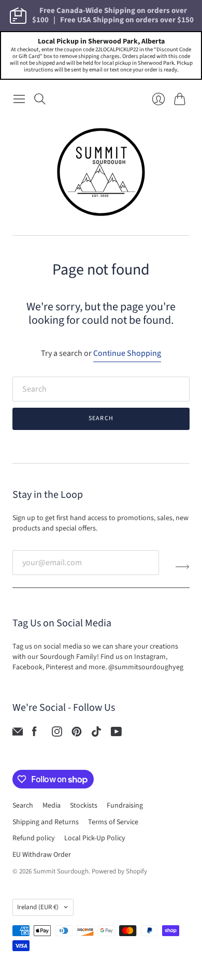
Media (51, 805)
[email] (17, 734)
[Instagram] (57, 734)
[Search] (40, 99)
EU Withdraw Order (41, 855)
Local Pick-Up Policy (94, 838)
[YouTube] (116, 734)
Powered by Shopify (119, 871)
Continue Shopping (127, 353)
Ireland (38, 907)
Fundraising (125, 805)
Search (101, 418)
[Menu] (19, 99)
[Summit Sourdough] (101, 172)
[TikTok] (96, 734)
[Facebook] (34, 734)
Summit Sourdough (61, 871)
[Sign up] (183, 566)
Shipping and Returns (45, 822)
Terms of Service (113, 822)
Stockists (83, 805)
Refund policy (33, 838)
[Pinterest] (76, 734)
